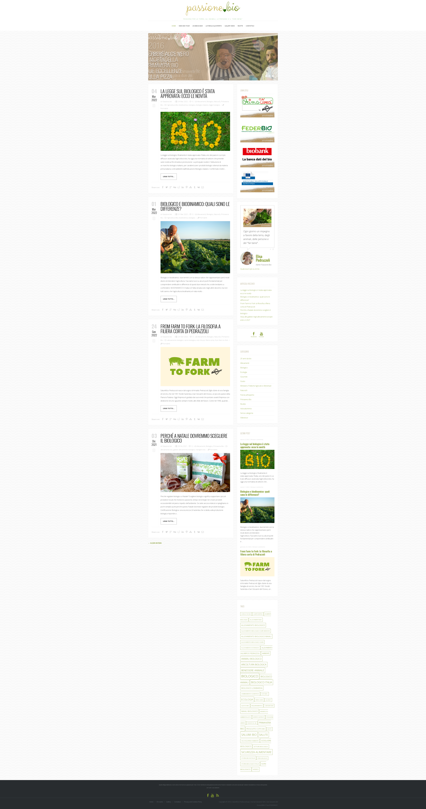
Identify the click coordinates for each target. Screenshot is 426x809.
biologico (192, 105)
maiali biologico (249, 707)
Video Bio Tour (184, 26)
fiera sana (259, 696)
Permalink (164, 108)
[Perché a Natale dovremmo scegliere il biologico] (195, 472)
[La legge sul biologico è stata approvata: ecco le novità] (195, 131)
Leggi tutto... (168, 177)
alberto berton (257, 610)
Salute (263, 731)
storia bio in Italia (248, 754)
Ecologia (243, 368)
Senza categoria (246, 409)
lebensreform (269, 702)
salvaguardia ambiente (250, 737)
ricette (269, 725)
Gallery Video (230, 26)
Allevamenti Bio (256, 616)
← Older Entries (155, 543)
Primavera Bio (218, 446)
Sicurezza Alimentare (256, 748)
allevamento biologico (175, 340)
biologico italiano (202, 105)
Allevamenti (201, 101)
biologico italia (261, 678)
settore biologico (261, 743)
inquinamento (256, 702)
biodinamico (183, 105)
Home (174, 26)
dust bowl (264, 690)
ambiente (265, 649)
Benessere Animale (252, 666)
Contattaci (250, 26)
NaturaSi (217, 101)
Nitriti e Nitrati (258, 713)
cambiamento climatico (250, 690)
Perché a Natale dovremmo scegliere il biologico (194, 438)
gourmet (268, 696)
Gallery (168, 798)
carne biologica (189, 340)
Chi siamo (160, 798)
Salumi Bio (249, 731)
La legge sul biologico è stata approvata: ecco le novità (188, 93)
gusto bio (245, 702)
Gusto (242, 377)
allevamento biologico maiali (256, 632)
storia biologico (262, 754)
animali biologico (251, 654)
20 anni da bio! (197, 26)
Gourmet (243, 373)
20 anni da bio (245, 354)
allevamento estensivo (250, 644)
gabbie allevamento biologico (184, 449)
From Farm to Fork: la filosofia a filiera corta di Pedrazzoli (191, 328)
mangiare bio (200, 449)
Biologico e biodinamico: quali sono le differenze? (195, 206)
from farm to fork (221, 340)
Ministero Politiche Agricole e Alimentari (255, 382)
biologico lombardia (251, 684)
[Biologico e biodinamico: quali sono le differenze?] (195, 247)
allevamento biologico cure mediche (255, 627)
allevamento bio (167, 449)
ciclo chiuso (200, 340)
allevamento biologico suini (252, 638)
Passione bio (167, 101)
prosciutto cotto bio (255, 725)
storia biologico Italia (250, 760)
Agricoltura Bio (172, 105)
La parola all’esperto (214, 26)
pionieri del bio (251, 719)
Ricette (241, 25)
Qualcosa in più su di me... (250, 265)
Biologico (210, 101)
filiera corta (210, 340)
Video (255, 765)
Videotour (244, 414)
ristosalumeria (245, 404)
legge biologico (214, 105)
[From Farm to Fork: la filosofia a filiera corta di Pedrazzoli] (195, 366)
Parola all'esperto (247, 391)
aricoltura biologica (253, 660)
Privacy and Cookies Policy (193, 798)
